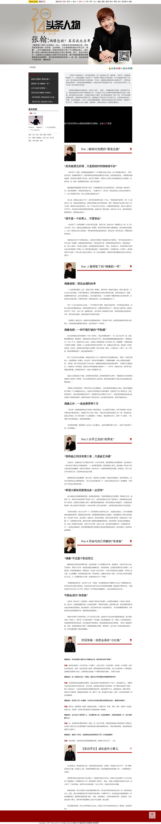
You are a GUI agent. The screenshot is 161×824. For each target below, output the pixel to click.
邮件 (111, 1)
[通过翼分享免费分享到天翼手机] (122, 68)
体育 (68, 1)
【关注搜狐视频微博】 (90, 67)
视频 (99, 1)
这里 (106, 123)
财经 (80, 1)
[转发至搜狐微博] (110, 68)
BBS (119, 1)
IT (83, 1)
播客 (103, 1)
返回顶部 (152, 817)
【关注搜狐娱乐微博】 (71, 67)
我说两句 (125, 1)
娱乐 (74, 1)
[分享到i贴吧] (129, 68)
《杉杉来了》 (39, 127)
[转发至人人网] (114, 68)
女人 (95, 1)
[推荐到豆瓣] (131, 68)
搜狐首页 (59, 1)
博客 (115, 1)
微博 (107, 1)
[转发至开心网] (119, 68)
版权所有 (83, 823)
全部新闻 (89, 823)
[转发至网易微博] (126, 68)
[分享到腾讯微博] (124, 68)
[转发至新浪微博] (117, 68)
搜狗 (130, 1)
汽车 (86, 1)
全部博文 (96, 823)
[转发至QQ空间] (112, 68)
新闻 (64, 1)
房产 (91, 1)
